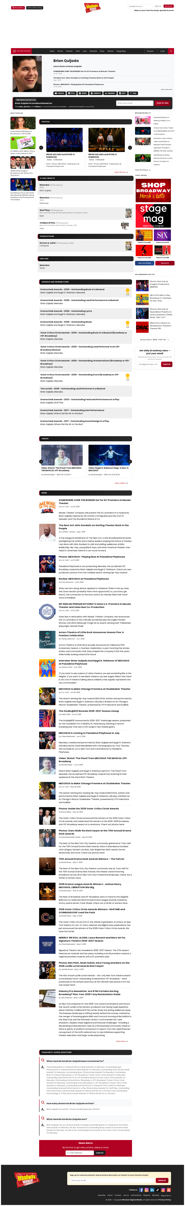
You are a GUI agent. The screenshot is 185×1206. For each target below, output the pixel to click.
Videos (61, 93)
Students (93, 51)
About (110, 1195)
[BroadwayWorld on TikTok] (157, 1190)
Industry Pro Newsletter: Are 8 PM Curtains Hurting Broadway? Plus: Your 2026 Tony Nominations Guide (89, 993)
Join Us (126, 1195)
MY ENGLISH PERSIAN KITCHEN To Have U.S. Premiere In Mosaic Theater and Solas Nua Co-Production (95, 605)
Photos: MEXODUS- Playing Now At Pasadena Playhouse (78, 84)
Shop (102, 51)
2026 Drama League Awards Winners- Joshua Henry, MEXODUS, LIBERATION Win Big (90, 886)
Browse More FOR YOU (153, 339)
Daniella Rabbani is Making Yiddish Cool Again (162, 120)
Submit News (136, 1195)
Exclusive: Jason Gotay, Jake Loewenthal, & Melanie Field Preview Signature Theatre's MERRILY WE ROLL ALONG (163, 144)
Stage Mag (121, 51)
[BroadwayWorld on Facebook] (141, 1190)
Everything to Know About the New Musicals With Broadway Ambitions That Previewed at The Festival (22, 190)
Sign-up (158, 6)
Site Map (155, 1195)
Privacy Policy (164, 1200)
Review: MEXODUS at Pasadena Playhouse (84, 578)
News (52, 51)
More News (121, 1041)
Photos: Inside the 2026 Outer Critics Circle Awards (89, 808)
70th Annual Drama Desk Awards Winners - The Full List (91, 858)
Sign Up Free (162, 103)
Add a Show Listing (35, 8)
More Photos (120, 172)
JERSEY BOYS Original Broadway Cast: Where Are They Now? (21, 167)
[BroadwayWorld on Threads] (163, 1190)
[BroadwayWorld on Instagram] (146, 1190)
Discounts (165, 263)
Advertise (102, 1195)
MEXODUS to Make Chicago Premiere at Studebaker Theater (95, 689)
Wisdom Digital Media (132, 1200)
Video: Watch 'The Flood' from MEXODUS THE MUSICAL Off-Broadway (61, 469)
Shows (60, 51)
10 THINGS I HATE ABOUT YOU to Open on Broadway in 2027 (22, 146)
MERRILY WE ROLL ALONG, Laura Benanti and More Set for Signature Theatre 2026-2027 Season (92, 939)
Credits (97, 93)
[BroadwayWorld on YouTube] (168, 1190)
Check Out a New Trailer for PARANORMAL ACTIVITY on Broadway (164, 131)
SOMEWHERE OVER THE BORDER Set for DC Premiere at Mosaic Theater (84, 71)
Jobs (85, 51)
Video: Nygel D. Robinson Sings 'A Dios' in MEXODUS (108, 469)
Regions (146, 1195)
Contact (118, 1195)
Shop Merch (19, 8)
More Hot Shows (144, 263)
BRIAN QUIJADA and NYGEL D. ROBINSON (60, 157)
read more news (166, 89)
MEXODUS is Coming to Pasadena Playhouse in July (89, 733)
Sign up (166, 364)
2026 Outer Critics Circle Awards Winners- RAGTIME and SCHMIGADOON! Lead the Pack (92, 911)
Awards (111, 93)
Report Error (166, 1196)
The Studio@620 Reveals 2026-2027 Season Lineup (89, 711)
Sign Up (99, 1153)
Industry (69, 51)
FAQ (134, 93)
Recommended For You (145, 274)
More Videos (120, 483)
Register (150, 51)
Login (162, 51)
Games (110, 51)
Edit (124, 93)
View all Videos (141, 170)
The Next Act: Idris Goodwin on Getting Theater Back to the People (83, 78)
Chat (78, 51)
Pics (73, 93)
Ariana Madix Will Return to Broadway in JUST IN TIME (21, 126)
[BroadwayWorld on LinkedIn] (152, 1190)
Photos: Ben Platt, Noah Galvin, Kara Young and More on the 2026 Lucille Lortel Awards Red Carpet (94, 964)
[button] (171, 51)
